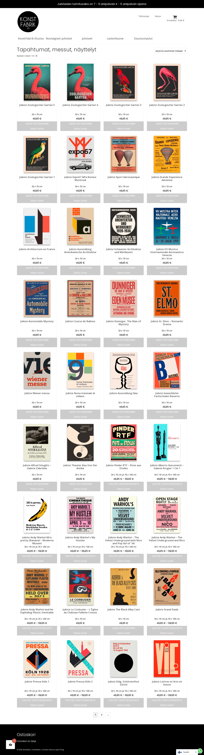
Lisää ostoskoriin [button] (37, 123)
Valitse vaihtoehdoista (123, 484)
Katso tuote (37, 128)
